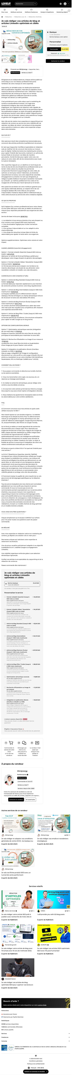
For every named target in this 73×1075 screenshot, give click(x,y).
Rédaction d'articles (35, 17)
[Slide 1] (25, 59)
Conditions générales (35, 1061)
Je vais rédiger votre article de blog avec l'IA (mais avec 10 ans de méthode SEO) (16, 949)
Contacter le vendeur (58, 61)
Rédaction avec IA (20, 17)
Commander (54, 49)
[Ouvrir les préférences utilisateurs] (68, 4)
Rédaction (8, 17)
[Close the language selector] (47, 1072)
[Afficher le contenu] (69, 1034)
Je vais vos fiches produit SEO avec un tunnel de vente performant (16, 874)
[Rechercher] (35, 3)
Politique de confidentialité (35, 1064)
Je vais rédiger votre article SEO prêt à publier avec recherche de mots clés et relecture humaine (16, 916)
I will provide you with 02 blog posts (51, 914)
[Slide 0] (8, 59)
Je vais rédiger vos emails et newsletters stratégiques (52, 840)
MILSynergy (23, 69)
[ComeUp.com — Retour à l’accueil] (6, 4)
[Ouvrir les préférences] (61, 4)
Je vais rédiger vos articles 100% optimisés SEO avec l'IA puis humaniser (53, 949)
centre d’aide (42, 1005)
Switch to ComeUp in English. (35, 1071)
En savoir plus (30, 799)
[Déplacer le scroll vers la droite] (69, 11)
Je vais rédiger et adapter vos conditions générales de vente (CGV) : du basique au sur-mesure (17, 841)
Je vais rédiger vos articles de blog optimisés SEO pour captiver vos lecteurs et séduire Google (17, 985)
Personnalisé (55, 42)
